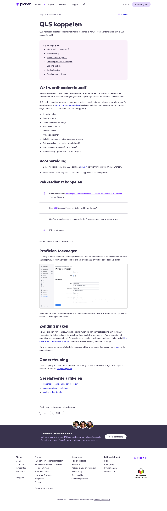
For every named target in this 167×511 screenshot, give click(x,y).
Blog (106, 461)
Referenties (21, 468)
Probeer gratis (141, 4)
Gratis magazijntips (80, 478)
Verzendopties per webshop (67, 105)
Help (41, 14)
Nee (58, 413)
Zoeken (124, 14)
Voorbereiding (53, 53)
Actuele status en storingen (84, 468)
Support (75, 4)
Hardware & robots (43, 475)
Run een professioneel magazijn (49, 461)
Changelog (109, 464)
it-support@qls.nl (64, 368)
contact (83, 167)
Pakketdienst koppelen (57, 57)
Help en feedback (92, 437)
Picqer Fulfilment (42, 468)
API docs (76, 464)
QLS (56, 208)
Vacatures (20, 471)
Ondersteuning (53, 70)
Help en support (79, 461)
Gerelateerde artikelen (56, 74)
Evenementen (110, 468)
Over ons (62, 4)
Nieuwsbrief (109, 471)
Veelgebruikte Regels (52, 392)
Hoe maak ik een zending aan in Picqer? (60, 384)
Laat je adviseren (73, 440)
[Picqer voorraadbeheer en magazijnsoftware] (23, 5)
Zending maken (54, 66)
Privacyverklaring (102, 499)
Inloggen (20, 477)
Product (39, 4)
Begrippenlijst (77, 475)
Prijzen (51, 4)
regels (116, 347)
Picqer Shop (77, 471)
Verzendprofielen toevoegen (59, 61)
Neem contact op (116, 437)
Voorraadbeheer (42, 471)
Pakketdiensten (54, 14)
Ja (45, 413)
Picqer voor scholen (44, 488)
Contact (126, 4)
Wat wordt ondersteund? (58, 49)
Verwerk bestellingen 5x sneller (48, 464)
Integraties (39, 478)
